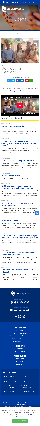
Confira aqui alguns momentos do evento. (16, 178)
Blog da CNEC (10, 391)
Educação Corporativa (10, 386)
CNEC (8, 2)
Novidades (11, 34)
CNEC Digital (27, 377)
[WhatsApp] (23, 316)
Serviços (20, 359)
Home (3, 34)
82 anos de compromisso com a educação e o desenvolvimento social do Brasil (19, 143)
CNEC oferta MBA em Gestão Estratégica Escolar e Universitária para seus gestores (19, 236)
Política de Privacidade (20, 339)
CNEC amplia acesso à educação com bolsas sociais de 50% (18, 253)
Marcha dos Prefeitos (10, 175)
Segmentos (20, 346)
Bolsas (20, 349)
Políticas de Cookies (20, 342)
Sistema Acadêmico (27, 386)
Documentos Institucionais (20, 336)
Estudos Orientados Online (13, 126)
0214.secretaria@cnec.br (20, 310)
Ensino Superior (11, 381)
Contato (20, 364)
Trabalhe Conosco (29, 391)
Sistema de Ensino (20, 333)
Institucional (20, 327)
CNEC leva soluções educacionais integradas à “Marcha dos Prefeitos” (17, 187)
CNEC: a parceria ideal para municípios (18, 160)
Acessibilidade (16, 2)
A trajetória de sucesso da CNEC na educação (17, 271)
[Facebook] (16, 316)
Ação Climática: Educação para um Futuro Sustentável (17, 204)
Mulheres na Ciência (10, 220)
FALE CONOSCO (20, 300)
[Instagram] (19, 316)
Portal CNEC (10, 377)
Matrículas (20, 352)
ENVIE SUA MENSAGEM (20, 308)
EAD (24, 381)
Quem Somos (20, 330)
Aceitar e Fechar (20, 421)
